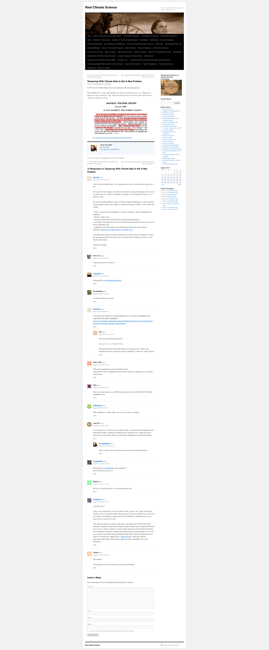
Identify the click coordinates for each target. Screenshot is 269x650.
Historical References (144, 48)
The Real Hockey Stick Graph (169, 164)
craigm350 (97, 273)
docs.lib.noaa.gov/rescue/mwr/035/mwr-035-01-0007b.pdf (112, 137)
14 (171, 177)
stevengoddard (104, 443)
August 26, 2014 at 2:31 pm (101, 180)
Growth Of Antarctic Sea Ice (169, 139)
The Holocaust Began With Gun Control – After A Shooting (105, 64)
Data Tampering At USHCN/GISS (114, 44)
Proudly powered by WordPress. (171, 645)
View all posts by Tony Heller (110, 149)
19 (165, 180)
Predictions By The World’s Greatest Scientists (101, 56)
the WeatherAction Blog (114, 280)
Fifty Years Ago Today (168, 113)
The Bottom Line (122, 60)
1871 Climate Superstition (131, 36)
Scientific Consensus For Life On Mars (130, 56)
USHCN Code (91, 68)
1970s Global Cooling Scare (149, 36)
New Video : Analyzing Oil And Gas (171, 128)
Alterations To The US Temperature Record (125, 40)
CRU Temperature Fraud (94, 44)
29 (174, 182)
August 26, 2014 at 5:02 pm (101, 311)
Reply (94, 248)
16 (177, 177)
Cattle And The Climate (168, 124)
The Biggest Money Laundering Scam (171, 149)
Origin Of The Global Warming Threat (159, 52)
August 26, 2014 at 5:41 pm (101, 408)
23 (177, 180)
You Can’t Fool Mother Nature (170, 122)
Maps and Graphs (110, 52)
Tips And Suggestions (150, 64)
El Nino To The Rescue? (168, 135)
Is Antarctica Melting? (167, 130)
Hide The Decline (130, 48)
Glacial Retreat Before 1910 (173, 44)
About (89, 40)
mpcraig (96, 177)
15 (174, 177)
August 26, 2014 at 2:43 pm (101, 258)
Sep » (180, 185)
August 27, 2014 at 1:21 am (101, 502)
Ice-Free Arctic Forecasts (95, 52)
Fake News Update (167, 137)
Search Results (148, 56)
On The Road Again (167, 109)
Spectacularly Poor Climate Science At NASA (101, 60)
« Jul (162, 185)
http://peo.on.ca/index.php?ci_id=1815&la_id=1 (117, 229)
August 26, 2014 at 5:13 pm (101, 365)
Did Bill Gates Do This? (168, 158)
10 (180, 175)
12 (165, 177)
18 (162, 180)
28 (171, 182)
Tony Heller (108, 84)
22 (174, 180)
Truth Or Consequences (168, 114)
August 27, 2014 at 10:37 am (101, 555)
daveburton (97, 499)
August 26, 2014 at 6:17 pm (107, 334)
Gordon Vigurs (166, 203)
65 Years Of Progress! (168, 141)
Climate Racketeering (166, 40)
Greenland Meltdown (93, 48)
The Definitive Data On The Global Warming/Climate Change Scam (150, 60)
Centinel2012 (97, 461)
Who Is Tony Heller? (104, 68)
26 (165, 182)
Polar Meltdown (177, 52)
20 (168, 180)
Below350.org (154, 40)
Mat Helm (96, 309)
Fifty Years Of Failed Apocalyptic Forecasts (140, 44)
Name (89, 611)
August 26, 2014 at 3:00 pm (101, 276)
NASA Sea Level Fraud (125, 52)
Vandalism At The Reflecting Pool (170, 111)
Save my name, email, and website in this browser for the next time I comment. (112, 631)
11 (162, 177)
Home (89, 36)
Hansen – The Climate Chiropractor (112, 48)
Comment (90, 586)
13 (168, 177)
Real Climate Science (101, 7)
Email (89, 617)
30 (177, 182)
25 (162, 182)
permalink (121, 158)
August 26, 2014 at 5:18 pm (101, 387)
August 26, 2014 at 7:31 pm (107, 446)
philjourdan (97, 405)
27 (168, 182)
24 (180, 180)
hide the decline (126, 536)
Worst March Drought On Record (170, 145)
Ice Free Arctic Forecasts (161, 48)
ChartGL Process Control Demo (170, 147)
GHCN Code (159, 44)
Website (89, 624)
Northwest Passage (140, 52)
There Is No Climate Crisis (133, 64)
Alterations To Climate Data (101, 40)
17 (180, 177)
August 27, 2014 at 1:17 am (101, 484)
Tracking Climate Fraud (166, 64)
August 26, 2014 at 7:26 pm (101, 425)
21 (171, 180)
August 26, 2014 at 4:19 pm (101, 294)
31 (180, 182)
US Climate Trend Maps (168, 116)
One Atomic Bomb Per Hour (169, 126)
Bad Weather (144, 40)
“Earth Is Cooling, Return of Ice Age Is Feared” (107, 36)
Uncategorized (105, 158)
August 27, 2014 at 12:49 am (101, 463)
